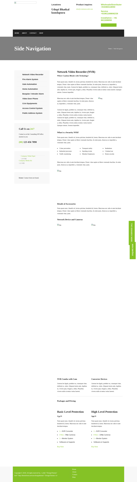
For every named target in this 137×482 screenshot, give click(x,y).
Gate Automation (29, 84)
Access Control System (32, 108)
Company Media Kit (25, 162)
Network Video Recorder (32, 75)
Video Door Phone (30, 99)
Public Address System (32, 113)
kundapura (58, 12)
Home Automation (30, 89)
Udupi (55, 9)
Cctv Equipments (29, 103)
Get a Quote (109, 25)
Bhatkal (64, 9)
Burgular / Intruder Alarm (33, 94)
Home (110, 48)
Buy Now (60, 447)
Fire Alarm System (30, 79)
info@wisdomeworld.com (84, 9)
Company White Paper (28, 157)
